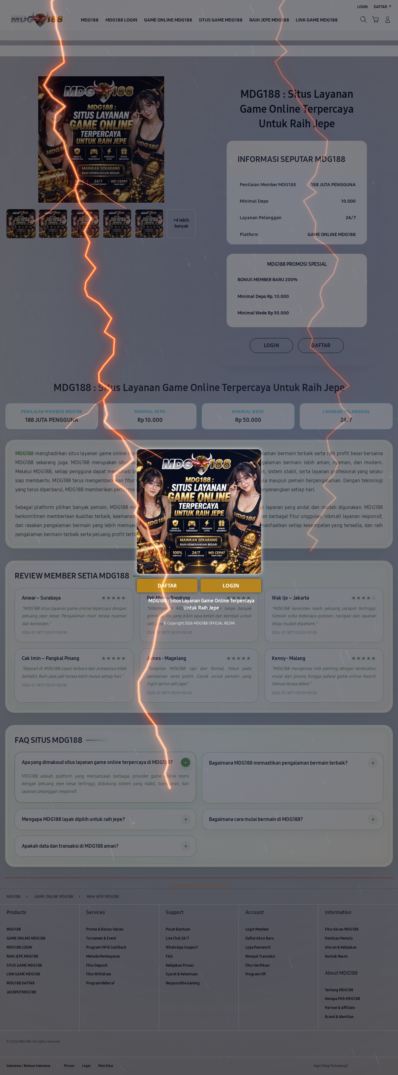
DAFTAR (167, 585)
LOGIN (231, 585)
